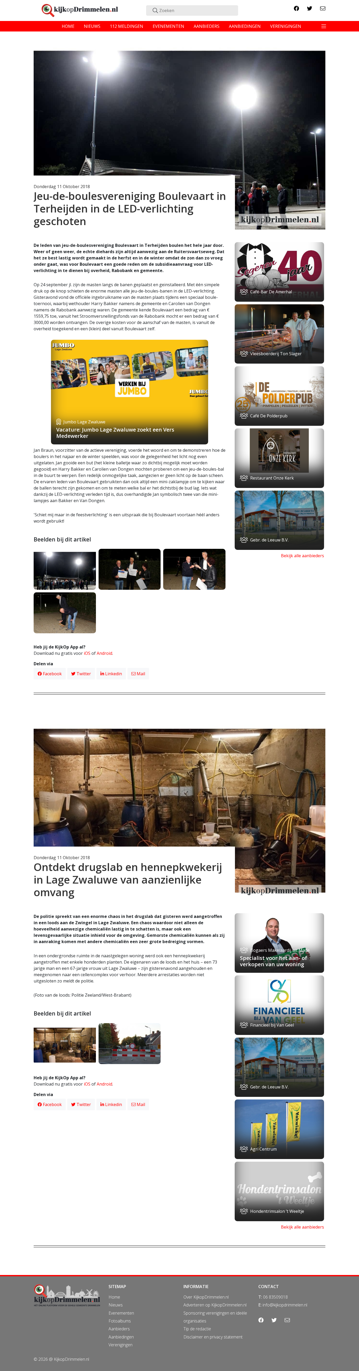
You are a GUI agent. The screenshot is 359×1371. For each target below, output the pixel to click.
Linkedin (113, 674)
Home (114, 1297)
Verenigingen (120, 1345)
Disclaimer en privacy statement (213, 1337)
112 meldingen (126, 26)
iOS (87, 653)
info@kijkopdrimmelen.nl (285, 1305)
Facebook (52, 674)
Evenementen (121, 1313)
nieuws (92, 26)
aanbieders (206, 26)
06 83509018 (275, 1297)
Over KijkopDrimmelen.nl (206, 1297)
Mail (140, 674)
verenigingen (285, 26)
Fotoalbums (120, 1321)
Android (104, 653)
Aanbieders (119, 1329)
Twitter (83, 674)
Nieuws (116, 1305)
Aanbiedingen (121, 1337)
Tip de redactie (197, 1329)
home (68, 26)
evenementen (168, 26)
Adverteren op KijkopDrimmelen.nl (215, 1305)
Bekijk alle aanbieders (302, 556)
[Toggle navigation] (324, 26)
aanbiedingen (245, 26)
